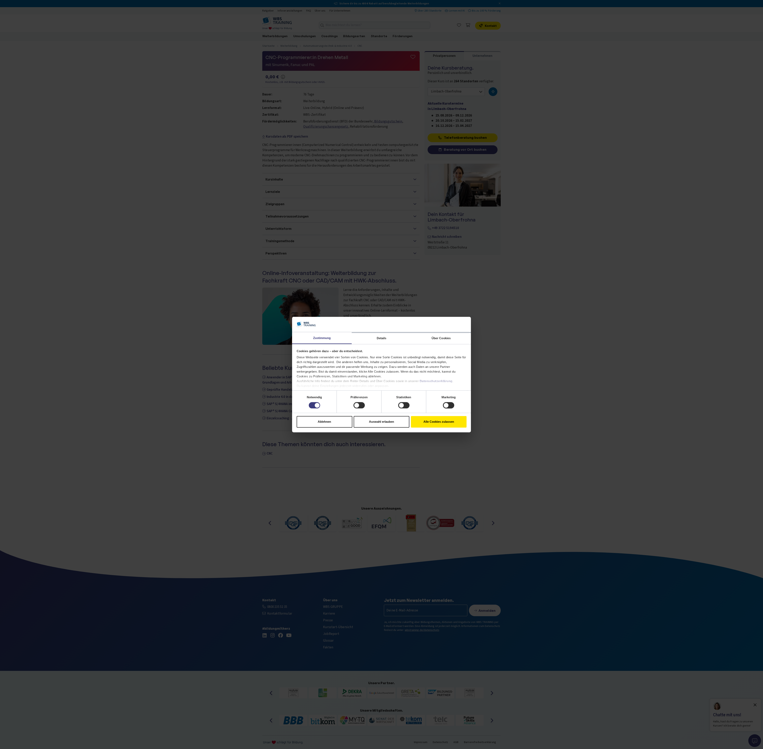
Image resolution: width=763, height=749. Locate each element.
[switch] (359, 405)
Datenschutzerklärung (436, 381)
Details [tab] (381, 338)
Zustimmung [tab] (322, 338)
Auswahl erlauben (381, 422)
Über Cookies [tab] (441, 338)
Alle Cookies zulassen (438, 422)
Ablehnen (324, 422)
